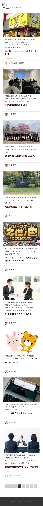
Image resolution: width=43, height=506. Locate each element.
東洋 (28, 200)
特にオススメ (15, 198)
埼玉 (29, 310)
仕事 (18, 47)
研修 (28, 101)
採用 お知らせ (9, 42)
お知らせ (25, 39)
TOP (7, 8)
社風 (14, 47)
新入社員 (17, 42)
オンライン (29, 458)
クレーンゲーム (16, 45)
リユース (7, 302)
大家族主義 (8, 47)
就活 (22, 42)
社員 (6, 152)
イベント (15, 251)
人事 (23, 458)
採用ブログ (18, 39)
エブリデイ (32, 39)
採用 (28, 149)
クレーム (17, 463)
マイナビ (33, 98)
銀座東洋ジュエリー (11, 409)
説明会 (17, 308)
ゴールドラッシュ (10, 200)
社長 (27, 45)
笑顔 (23, 45)
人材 (29, 96)
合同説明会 (8, 310)
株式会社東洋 (9, 39)
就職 (24, 149)
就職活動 (24, 302)
